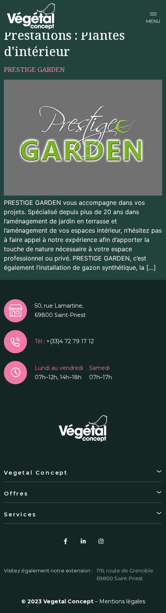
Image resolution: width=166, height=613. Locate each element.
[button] (153, 16)
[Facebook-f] (65, 541)
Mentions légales (122, 601)
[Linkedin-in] (83, 541)
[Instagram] (101, 541)
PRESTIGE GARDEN (34, 69)
